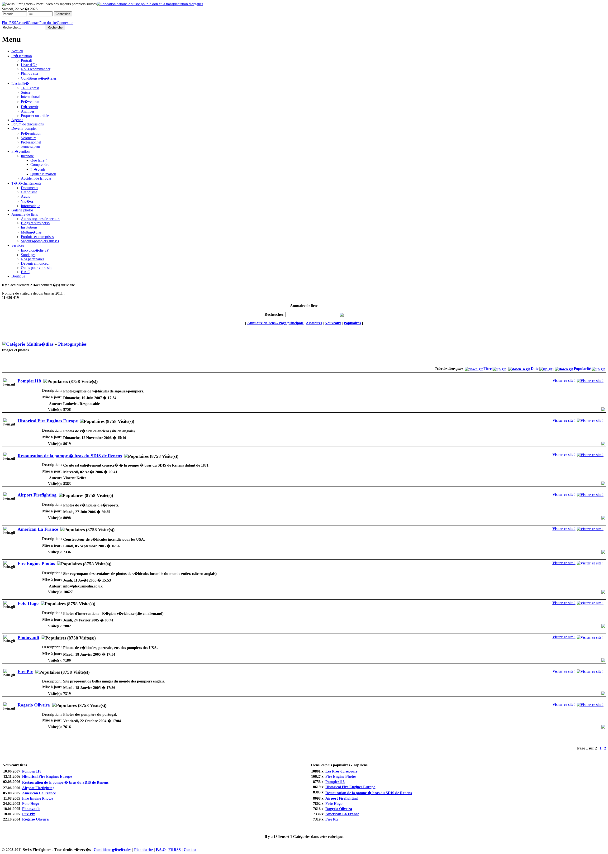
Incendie (27, 156)
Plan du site (48, 23)
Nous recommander (35, 69)
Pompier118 (29, 380)
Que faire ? (38, 160)
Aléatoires (314, 323)
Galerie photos (22, 210)
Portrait (26, 60)
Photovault (28, 637)
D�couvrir (29, 107)
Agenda (17, 120)
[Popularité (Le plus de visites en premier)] (564, 369)
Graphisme (29, 192)
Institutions (29, 227)
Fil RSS (174, 850)
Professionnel (31, 142)
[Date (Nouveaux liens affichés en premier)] (519, 369)
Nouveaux (333, 323)
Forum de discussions (27, 124)
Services (17, 245)
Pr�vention (30, 102)
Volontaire (28, 138)
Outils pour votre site (36, 268)
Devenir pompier (24, 128)
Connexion (65, 23)
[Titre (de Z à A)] (474, 369)
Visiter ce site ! (563, 380)
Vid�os (27, 201)
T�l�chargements (26, 183)
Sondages (28, 255)
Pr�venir (37, 169)
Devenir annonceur (35, 263)
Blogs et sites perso (35, 223)
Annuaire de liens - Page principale (275, 323)
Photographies (72, 344)
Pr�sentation (21, 56)
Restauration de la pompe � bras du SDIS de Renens (70, 455)
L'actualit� (20, 83)
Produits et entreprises (37, 237)
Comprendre (39, 164)
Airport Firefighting (37, 494)
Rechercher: (275, 314)
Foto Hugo (28, 603)
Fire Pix (25, 671)
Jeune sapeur (30, 146)
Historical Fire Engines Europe (48, 420)
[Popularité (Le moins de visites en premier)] (598, 369)
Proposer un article (35, 116)
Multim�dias (31, 232)
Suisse (25, 92)
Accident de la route (36, 178)
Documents (29, 188)
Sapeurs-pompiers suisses (40, 241)
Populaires (352, 323)
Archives (27, 111)
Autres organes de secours (40, 219)
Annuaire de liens (24, 214)
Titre (488, 369)
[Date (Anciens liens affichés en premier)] (545, 369)
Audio (25, 196)
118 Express (30, 88)
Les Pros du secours (341, 771)
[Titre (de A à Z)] (499, 369)
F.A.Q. (26, 272)
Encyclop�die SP (35, 250)
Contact (33, 23)
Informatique (30, 206)
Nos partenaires (32, 259)
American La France (38, 529)
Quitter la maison (43, 174)
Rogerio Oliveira (34, 704)
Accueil (22, 23)
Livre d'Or (29, 65)
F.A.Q (161, 850)
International (30, 97)
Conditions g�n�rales (39, 78)
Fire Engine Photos (36, 563)
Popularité (582, 369)
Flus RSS (9, 23)
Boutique (18, 276)
